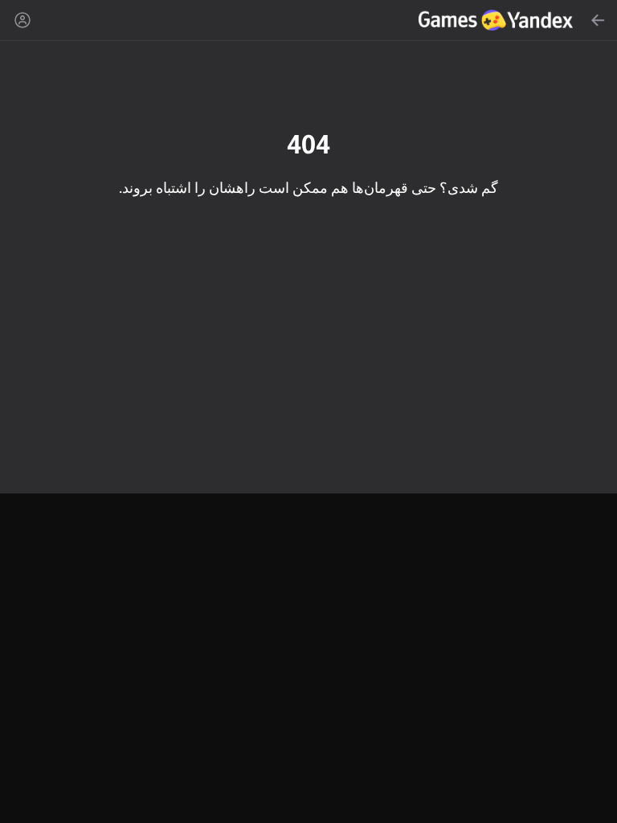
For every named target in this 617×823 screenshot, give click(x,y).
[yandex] (498, 20)
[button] (308, 411)
